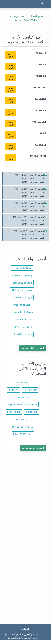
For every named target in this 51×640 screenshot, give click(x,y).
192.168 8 (13, 389)
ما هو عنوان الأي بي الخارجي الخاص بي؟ (23, 634)
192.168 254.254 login (22, 426)
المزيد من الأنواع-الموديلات (32, 348)
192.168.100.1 (22, 382)
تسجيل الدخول (10, 55)
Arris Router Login (22, 304)
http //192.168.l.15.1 (22, 434)
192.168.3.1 (31, 412)
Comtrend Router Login (22, 275)
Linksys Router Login (22, 290)
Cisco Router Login (22, 268)
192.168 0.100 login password (22, 404)
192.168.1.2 (22, 397)
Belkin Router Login (22, 297)
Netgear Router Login (22, 312)
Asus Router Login (23, 334)
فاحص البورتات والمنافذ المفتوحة (23, 637)
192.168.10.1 (22, 419)
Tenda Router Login (22, 282)
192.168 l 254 (14, 412)
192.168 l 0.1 (29, 389)
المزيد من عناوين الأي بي (33, 447)
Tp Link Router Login (22, 326)
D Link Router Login (22, 319)
